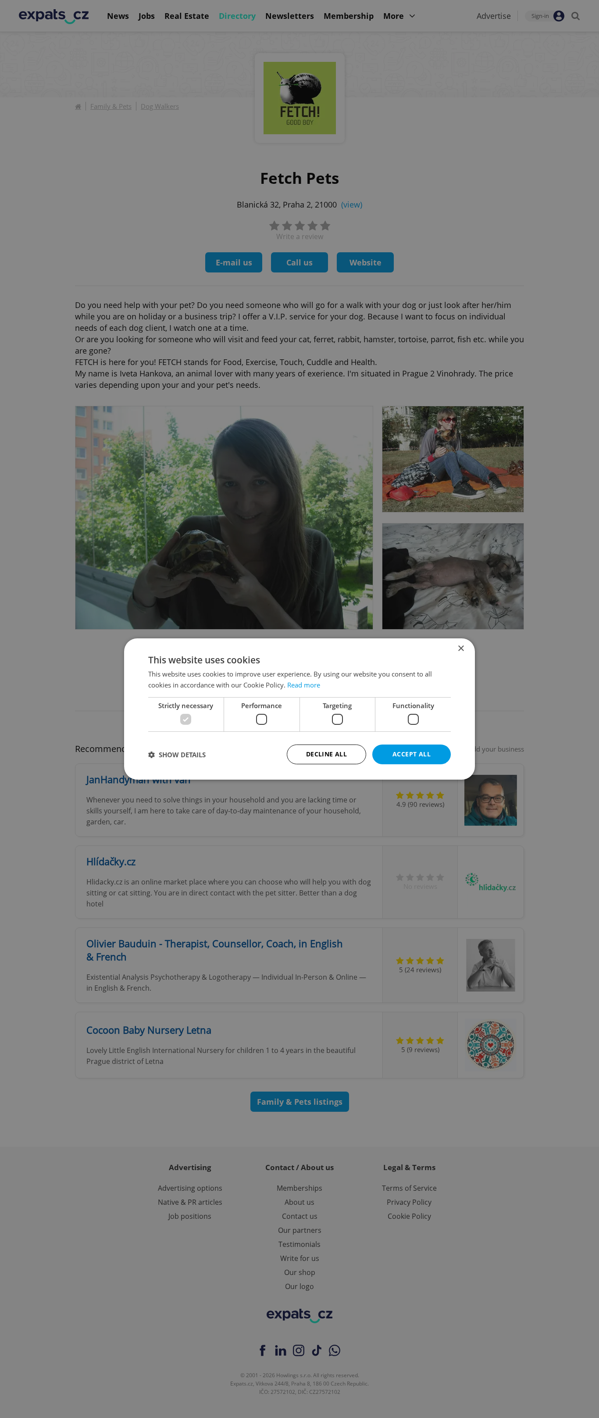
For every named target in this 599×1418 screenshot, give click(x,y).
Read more (303, 684)
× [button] (460, 648)
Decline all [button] (326, 754)
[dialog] (299, 709)
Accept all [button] (411, 754)
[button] (177, 754)
